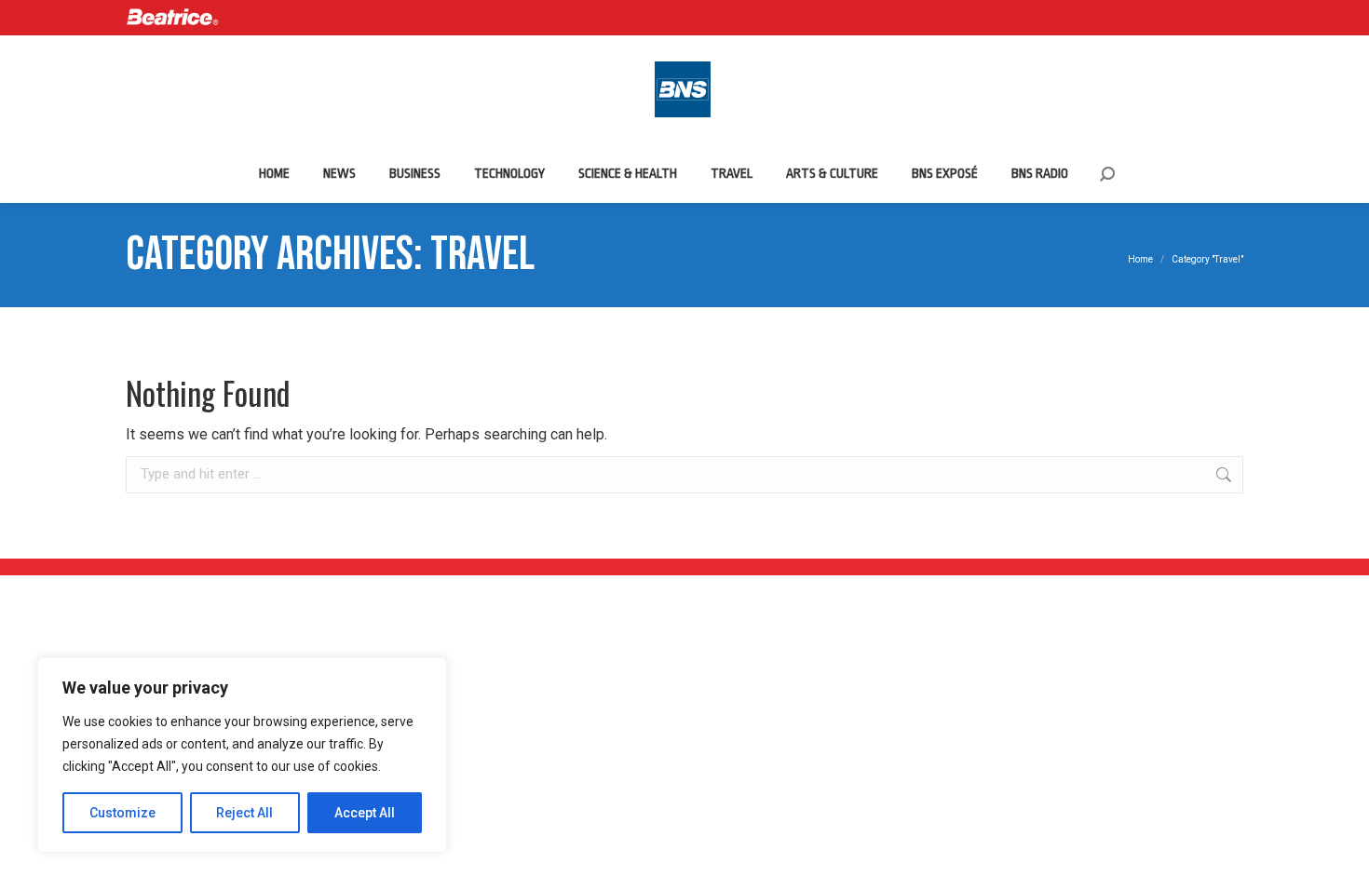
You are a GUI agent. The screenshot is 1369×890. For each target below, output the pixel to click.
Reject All (244, 812)
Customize (122, 812)
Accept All (364, 812)
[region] (242, 755)
